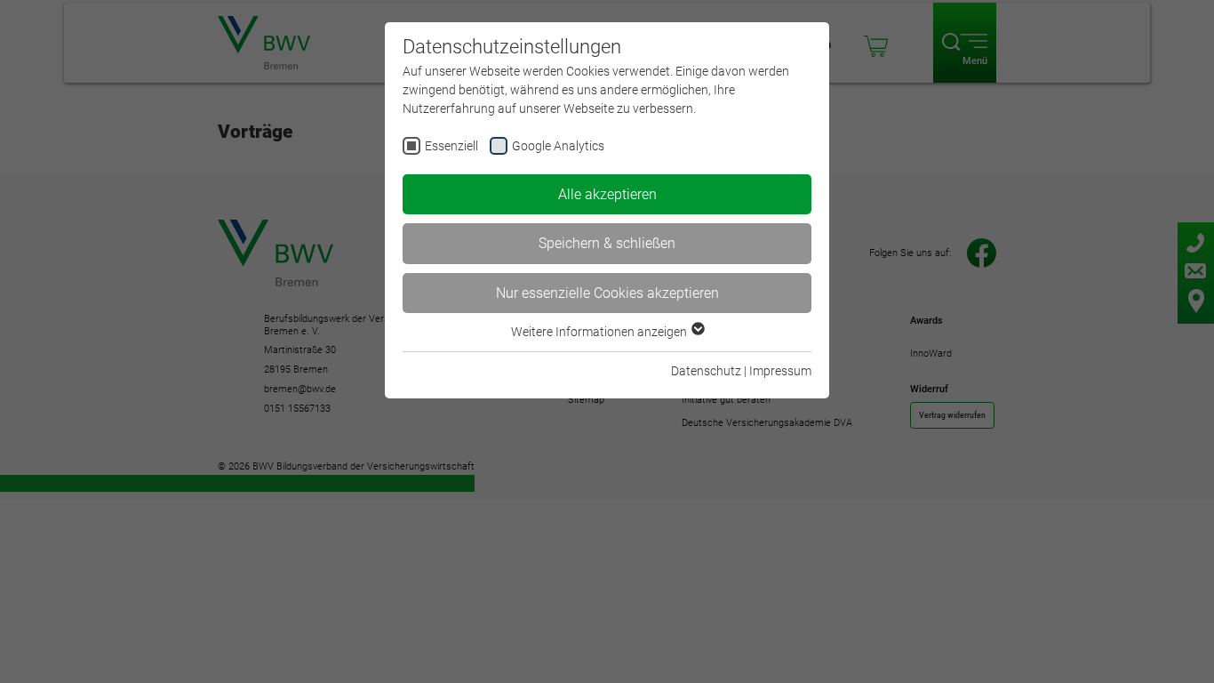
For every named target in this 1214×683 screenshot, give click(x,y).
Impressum (780, 371)
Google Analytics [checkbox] (558, 146)
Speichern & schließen (607, 243)
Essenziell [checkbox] (451, 146)
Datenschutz (706, 371)
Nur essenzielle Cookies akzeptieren (607, 293)
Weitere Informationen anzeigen (600, 332)
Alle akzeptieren (607, 194)
